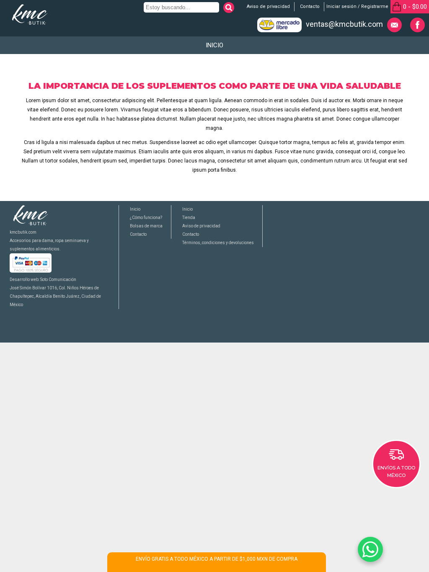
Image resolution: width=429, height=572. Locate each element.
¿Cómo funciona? (146, 217)
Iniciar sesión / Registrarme (357, 6)
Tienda (188, 217)
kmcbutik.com (23, 232)
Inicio (214, 45)
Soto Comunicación (58, 279)
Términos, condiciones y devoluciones (218, 242)
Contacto (310, 6)
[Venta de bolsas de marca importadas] (29, 23)
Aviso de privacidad (268, 6)
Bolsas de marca (146, 226)
